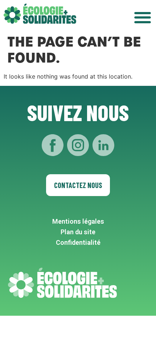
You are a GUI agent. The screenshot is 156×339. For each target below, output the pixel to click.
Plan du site (78, 232)
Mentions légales (78, 221)
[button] (142, 17)
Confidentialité (78, 242)
